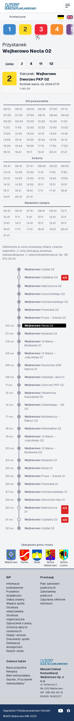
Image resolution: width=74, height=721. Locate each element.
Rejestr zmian (15, 651)
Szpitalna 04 (41, 277)
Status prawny (15, 599)
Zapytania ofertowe (52, 599)
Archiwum (46, 603)
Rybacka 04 (40, 333)
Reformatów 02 (42, 428)
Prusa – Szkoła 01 (44, 476)
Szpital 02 (39, 269)
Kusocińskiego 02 (44, 294)
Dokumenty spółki (17, 639)
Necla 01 (38, 468)
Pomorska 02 (41, 310)
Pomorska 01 (41, 484)
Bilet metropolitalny (18, 675)
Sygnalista (9, 710)
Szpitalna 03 (40, 519)
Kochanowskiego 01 (45, 492)
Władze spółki (15, 603)
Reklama (11, 671)
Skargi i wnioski (16, 635)
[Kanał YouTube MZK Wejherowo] (60, 710)
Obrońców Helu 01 (44, 500)
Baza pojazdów (16, 667)
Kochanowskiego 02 (46, 302)
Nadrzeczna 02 (43, 286)
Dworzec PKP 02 (44, 385)
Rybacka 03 (40, 460)
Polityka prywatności (28, 710)
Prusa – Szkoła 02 (45, 317)
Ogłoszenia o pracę (19, 623)
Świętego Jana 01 (44, 377)
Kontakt (46, 710)
